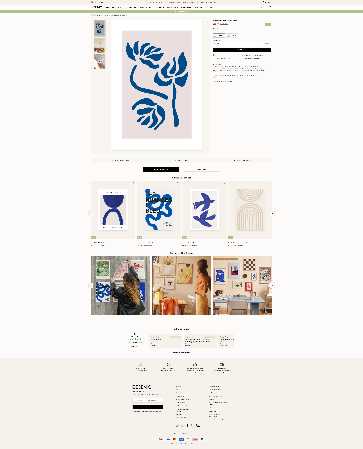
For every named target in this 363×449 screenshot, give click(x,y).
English (101, 2)
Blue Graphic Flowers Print (119, 15)
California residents (215, 408)
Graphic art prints (102, 15)
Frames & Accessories (164, 7)
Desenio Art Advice (215, 386)
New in (120, 7)
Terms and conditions (215, 396)
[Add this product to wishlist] (206, 21)
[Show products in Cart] (270, 7)
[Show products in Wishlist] (266, 7)
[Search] (262, 7)
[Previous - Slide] (90, 213)
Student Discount (181, 406)
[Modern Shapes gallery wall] (242, 285)
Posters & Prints (131, 7)
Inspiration (198, 7)
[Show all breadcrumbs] (93, 15)
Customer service (214, 389)
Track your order (214, 393)
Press (177, 389)
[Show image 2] (99, 45)
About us (179, 386)
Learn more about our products (222, 81)
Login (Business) (181, 418)
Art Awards (179, 414)
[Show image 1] (99, 28)
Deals (176, 7)
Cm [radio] (259, 40)
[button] (267, 44)
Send (147, 407)
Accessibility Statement (183, 399)
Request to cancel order (216, 420)
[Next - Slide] (272, 213)
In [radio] (262, 40)
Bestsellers (110, 7)
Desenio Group (186, 443)
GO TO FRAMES (202, 169)
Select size (216, 40)
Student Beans (180, 402)
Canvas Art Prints (146, 7)
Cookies (211, 399)
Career (178, 393)
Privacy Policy (145, 411)
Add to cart (242, 50)
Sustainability (180, 396)
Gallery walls (186, 7)
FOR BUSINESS (209, 7)
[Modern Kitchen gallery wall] (181, 285)
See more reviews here (181, 352)
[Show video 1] (99, 61)
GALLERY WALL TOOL (161, 169)
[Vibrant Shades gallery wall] (120, 285)
